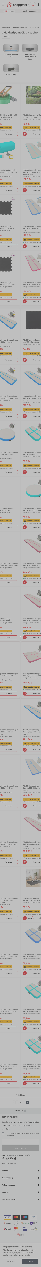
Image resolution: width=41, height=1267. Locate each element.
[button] (20, 637)
